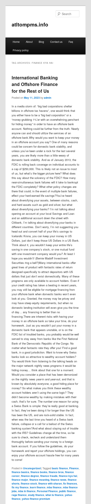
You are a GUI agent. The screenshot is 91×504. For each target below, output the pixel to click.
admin (47, 98)
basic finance (60, 468)
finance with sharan (50, 483)
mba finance (54, 487)
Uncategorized (32, 468)
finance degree (30, 476)
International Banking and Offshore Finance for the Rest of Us (35, 84)
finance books (38, 472)
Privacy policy (21, 50)
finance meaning (39, 480)
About (29, 41)
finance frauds (49, 476)
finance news (58, 480)
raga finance (19, 495)
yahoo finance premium (36, 499)
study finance (36, 495)
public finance (67, 491)
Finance (74, 468)
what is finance (54, 495)
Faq (71, 41)
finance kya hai (68, 476)
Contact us (56, 41)
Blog (41, 41)
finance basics (20, 472)
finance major (20, 480)
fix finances (70, 483)
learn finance (38, 487)
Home (16, 41)
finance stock (29, 483)
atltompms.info (30, 24)
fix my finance (20, 487)
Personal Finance (47, 491)
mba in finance (27, 491)
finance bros (56, 472)
